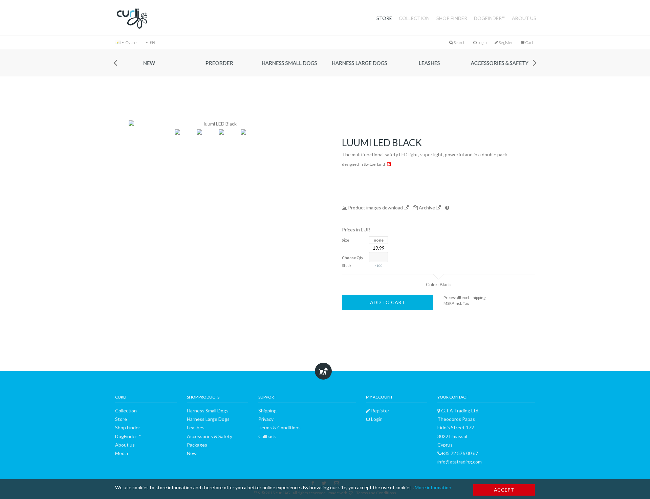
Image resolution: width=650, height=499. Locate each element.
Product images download (375, 207)
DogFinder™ (489, 18)
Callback (267, 436)
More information (433, 487)
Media (121, 453)
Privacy (266, 419)
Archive (427, 207)
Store (384, 18)
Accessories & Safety (500, 63)
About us (524, 18)
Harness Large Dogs (360, 63)
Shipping (267, 410)
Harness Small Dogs (290, 63)
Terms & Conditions (279, 427)
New (150, 63)
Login (482, 42)
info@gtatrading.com (459, 461)
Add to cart (387, 302)
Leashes (430, 63)
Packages (197, 445)
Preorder (220, 63)
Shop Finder (451, 18)
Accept (504, 490)
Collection (414, 18)
